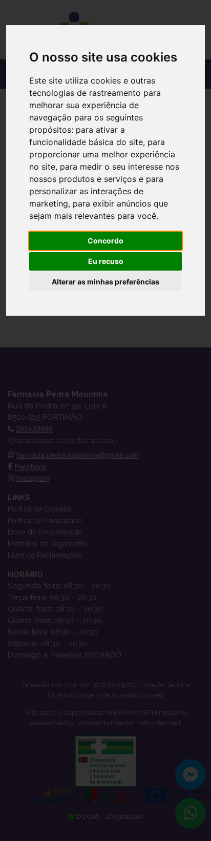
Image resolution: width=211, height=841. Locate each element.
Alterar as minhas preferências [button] (105, 281)
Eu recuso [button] (105, 261)
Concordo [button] (105, 240)
